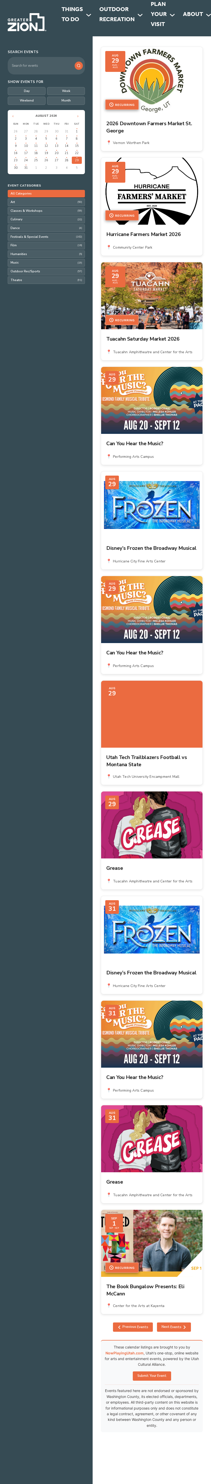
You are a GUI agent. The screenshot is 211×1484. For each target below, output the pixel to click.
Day (27, 91)
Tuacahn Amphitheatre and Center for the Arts (152, 352)
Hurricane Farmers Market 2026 (143, 234)
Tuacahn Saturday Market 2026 (143, 338)
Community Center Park (132, 247)
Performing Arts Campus (133, 456)
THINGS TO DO (72, 15)
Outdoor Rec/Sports (46, 271)
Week (66, 91)
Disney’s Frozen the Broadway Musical (151, 548)
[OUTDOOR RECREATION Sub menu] (140, 15)
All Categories (21, 193)
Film (46, 245)
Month (66, 100)
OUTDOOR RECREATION (117, 15)
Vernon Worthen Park (131, 142)
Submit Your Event (151, 1375)
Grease (114, 868)
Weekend (27, 100)
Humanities (46, 254)
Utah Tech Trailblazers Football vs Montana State (146, 761)
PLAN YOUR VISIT (159, 15)
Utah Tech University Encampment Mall (146, 776)
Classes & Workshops (46, 211)
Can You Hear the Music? (134, 443)
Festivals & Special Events (46, 237)
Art (46, 202)
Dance (46, 228)
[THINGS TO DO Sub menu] (89, 15)
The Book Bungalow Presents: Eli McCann (145, 1290)
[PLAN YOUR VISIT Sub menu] (172, 15)
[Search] (79, 66)
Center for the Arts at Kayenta (138, 1305)
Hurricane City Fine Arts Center (139, 561)
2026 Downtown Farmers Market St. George (149, 127)
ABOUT (193, 15)
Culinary (46, 219)
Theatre (46, 280)
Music (46, 262)
